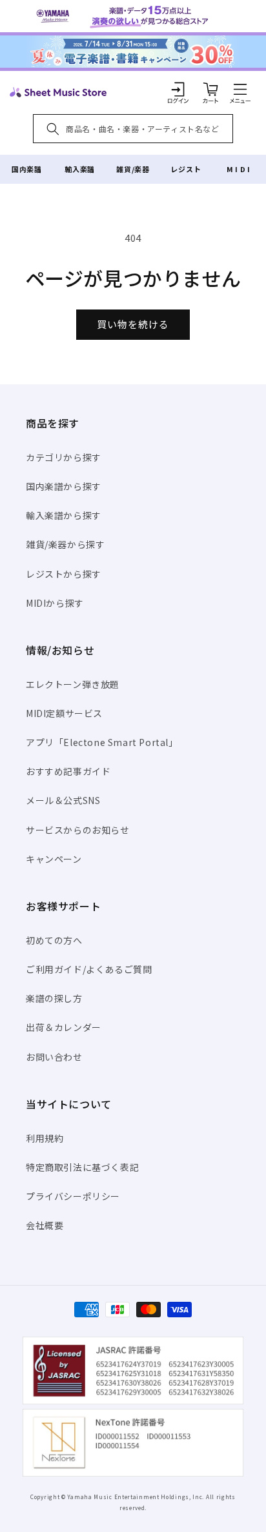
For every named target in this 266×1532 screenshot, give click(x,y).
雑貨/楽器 (132, 169)
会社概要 (44, 1225)
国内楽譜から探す (63, 486)
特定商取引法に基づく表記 (82, 1167)
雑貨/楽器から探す (65, 544)
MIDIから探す (55, 602)
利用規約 (44, 1138)
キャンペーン (54, 858)
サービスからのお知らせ (78, 829)
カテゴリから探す (63, 457)
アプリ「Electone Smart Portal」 (102, 742)
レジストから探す (63, 573)
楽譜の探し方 (54, 998)
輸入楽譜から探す (63, 515)
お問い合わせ (54, 1056)
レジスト (185, 169)
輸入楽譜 (79, 169)
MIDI (239, 169)
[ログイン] (178, 89)
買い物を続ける (133, 324)
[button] (240, 89)
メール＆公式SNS (63, 800)
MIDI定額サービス (64, 713)
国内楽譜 (26, 169)
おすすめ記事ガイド (68, 771)
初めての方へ (54, 940)
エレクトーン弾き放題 (72, 684)
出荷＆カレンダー (63, 1027)
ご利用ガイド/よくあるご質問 (89, 969)
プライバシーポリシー (73, 1196)
